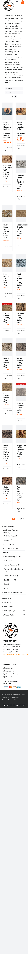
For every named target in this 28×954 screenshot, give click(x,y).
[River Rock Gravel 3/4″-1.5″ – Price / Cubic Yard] (7, 213)
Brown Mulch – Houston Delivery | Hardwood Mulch (21, 129)
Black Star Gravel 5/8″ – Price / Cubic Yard (19, 280)
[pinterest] (14, 705)
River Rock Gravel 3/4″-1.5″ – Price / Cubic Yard (7, 231)
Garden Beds (8, 607)
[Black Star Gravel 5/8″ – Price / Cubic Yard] (21, 263)
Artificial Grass (9, 536)
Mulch (6, 561)
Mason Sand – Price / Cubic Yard (6, 362)
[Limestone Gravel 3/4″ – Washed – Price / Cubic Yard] (21, 164)
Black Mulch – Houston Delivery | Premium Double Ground (7, 130)
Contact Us (9, 668)
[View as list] (15, 96)
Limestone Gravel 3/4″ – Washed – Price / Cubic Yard (21, 182)
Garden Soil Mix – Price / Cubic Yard (21, 362)
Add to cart (5, 149)
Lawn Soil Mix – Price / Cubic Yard (7, 397)
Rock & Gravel (9, 576)
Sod (5, 584)
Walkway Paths (8, 615)
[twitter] (8, 705)
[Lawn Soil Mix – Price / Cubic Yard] (7, 387)
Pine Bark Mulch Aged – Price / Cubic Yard (19, 493)
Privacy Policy (10, 677)
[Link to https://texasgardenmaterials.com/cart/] (22, 2)
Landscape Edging (10, 557)
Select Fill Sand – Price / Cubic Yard (7, 317)
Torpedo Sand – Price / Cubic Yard (20, 317)
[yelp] (23, 705)
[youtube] (17, 705)
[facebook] (4, 705)
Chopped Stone (9, 544)
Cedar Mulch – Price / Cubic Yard (6, 491)
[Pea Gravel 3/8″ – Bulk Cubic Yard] (7, 263)
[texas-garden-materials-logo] (8, 1)
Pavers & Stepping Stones (13, 569)
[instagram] (11, 705)
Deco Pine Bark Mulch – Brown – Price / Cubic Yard (6, 453)
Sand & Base (8, 580)
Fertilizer (7, 552)
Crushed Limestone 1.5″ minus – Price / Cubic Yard (7, 172)
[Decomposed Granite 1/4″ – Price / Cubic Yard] (21, 213)
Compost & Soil (9, 548)
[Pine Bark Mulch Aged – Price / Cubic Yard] (21, 481)
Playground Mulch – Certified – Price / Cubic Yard (21, 450)
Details (10, 147)
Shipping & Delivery (12, 674)
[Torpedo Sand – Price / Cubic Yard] (21, 307)
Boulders (7, 540)
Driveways (7, 602)
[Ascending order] (21, 88)
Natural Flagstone (10, 565)
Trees (6, 588)
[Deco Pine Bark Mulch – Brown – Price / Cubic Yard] (7, 434)
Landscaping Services (11, 592)
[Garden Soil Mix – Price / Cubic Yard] (21, 347)
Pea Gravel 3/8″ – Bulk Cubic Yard (6, 279)
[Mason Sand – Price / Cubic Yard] (7, 347)
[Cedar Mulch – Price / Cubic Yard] (7, 481)
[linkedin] (20, 705)
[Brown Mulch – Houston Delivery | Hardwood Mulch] (21, 111)
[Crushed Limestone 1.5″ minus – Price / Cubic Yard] (7, 159)
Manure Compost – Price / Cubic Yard (20, 407)
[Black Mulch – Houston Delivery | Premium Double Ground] (7, 111)
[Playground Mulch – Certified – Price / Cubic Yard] (21, 434)
